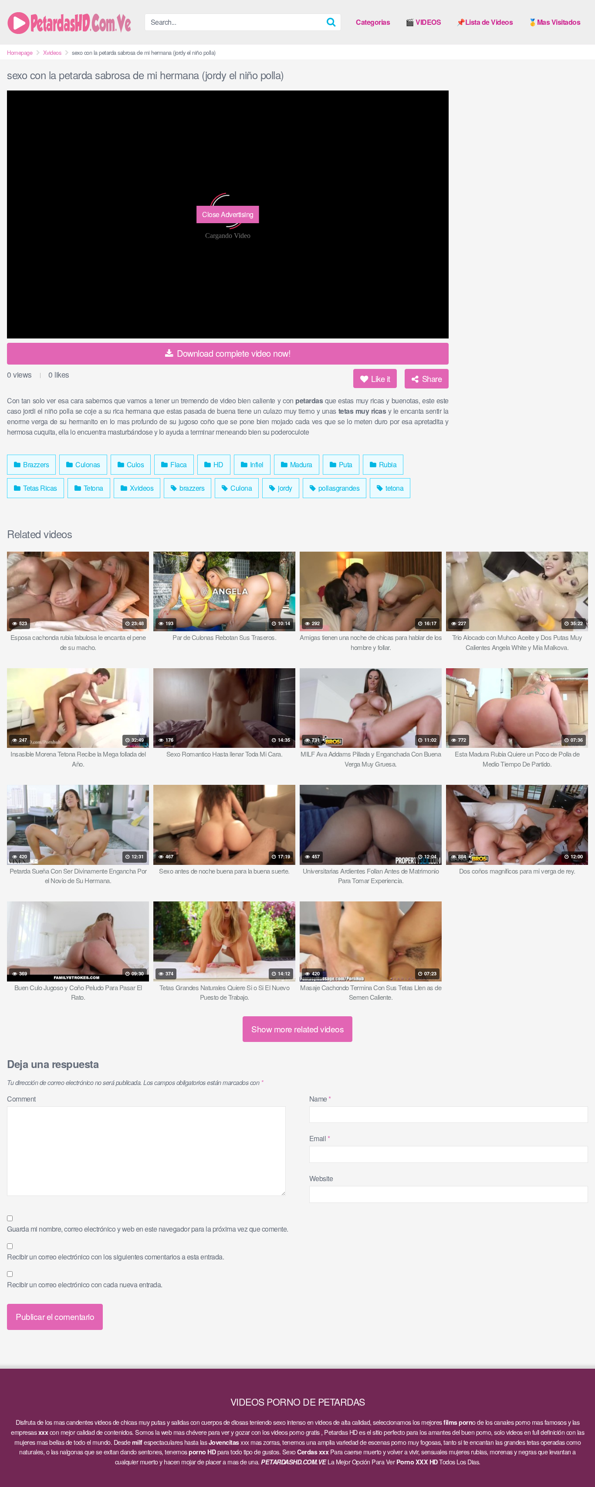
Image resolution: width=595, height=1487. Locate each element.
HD (217, 464)
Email (319, 1138)
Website (321, 1178)
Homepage (19, 52)
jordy (284, 488)
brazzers (191, 488)
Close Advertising (228, 214)
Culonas (87, 464)
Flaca (178, 464)
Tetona (92, 488)
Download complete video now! (233, 353)
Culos (134, 464)
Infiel (256, 464)
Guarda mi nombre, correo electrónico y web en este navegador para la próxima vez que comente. (147, 1229)
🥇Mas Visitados (554, 22)
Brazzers (35, 464)
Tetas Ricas (39, 488)
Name (320, 1099)
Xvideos (52, 52)
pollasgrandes (338, 488)
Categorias (373, 22)
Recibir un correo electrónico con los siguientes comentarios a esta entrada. (115, 1257)
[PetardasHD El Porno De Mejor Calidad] (72, 22)
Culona (240, 488)
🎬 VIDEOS (423, 22)
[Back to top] (571, 1459)
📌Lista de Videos (484, 22)
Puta (344, 464)
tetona (394, 488)
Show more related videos (297, 1029)
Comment (21, 1099)
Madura (300, 464)
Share (431, 378)
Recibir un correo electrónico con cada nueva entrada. (84, 1284)
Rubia (386, 464)
